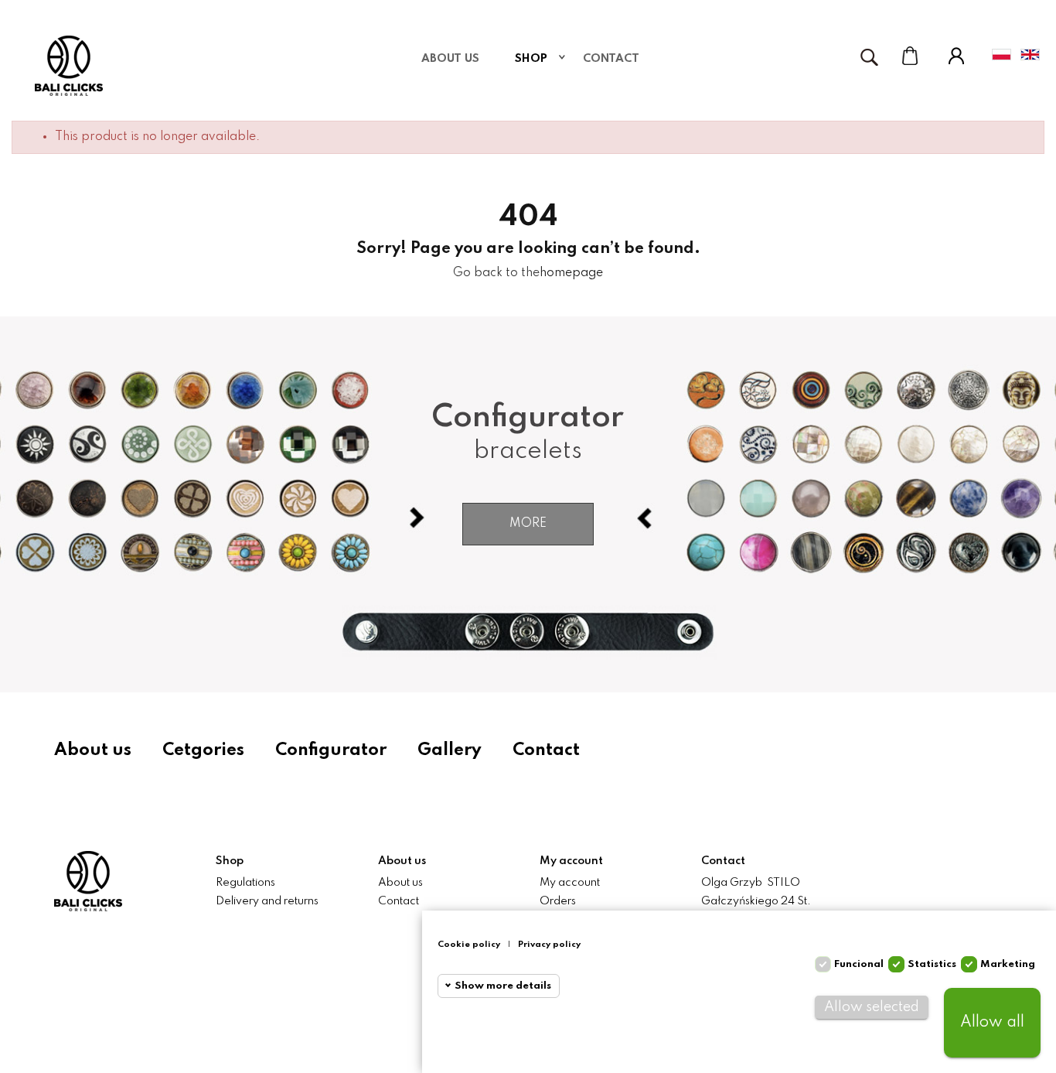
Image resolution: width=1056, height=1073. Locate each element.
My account (570, 882)
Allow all (992, 1022)
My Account (956, 55)
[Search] (869, 57)
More (528, 524)
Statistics (932, 964)
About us (92, 750)
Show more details (503, 986)
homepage (571, 273)
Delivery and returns (267, 901)
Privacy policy (549, 944)
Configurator (331, 750)
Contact (546, 750)
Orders (558, 901)
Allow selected (871, 1007)
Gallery (449, 750)
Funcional (859, 964)
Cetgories (203, 750)
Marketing (1007, 964)
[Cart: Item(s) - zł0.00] (909, 55)
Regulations (245, 882)
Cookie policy (469, 944)
